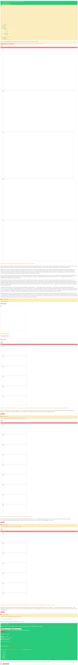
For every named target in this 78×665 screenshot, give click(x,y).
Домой (2, 43)
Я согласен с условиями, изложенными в (16, 630)
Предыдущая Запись (5, 335)
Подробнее (2, 413)
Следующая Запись (4, 336)
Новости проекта (9, 43)
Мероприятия (8, 418)
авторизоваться (21, 621)
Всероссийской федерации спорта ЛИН (14, 649)
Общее (24, 418)
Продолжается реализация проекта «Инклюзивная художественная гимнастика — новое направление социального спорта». (27, 604)
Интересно (3, 418)
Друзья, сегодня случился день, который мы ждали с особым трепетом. (16, 516)
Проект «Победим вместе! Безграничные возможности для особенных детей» (17, 263)
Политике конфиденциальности (24, 630)
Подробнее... (6, 663)
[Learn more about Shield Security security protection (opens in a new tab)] (2, 663)
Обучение (20, 418)
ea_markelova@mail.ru (5, 639)
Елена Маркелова (4, 299)
